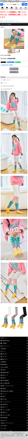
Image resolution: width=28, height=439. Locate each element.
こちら (3, 437)
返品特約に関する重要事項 (7, 65)
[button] (1, 4)
